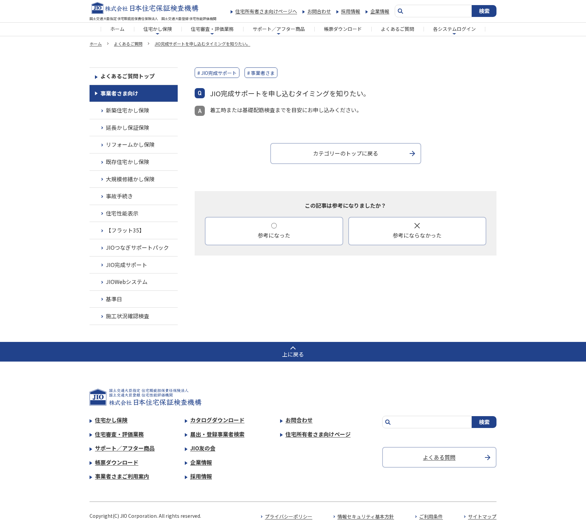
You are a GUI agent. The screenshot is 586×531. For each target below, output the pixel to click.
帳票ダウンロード (343, 28)
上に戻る (293, 354)
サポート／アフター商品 (279, 28)
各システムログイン (454, 28)
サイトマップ (482, 516)
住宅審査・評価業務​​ (212, 28)
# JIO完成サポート (217, 72)
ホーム (117, 28)
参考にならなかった (417, 235)
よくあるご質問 (397, 28)
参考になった (274, 235)
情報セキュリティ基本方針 (365, 516)
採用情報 (350, 11)
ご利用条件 (431, 516)
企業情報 (379, 11)
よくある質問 (439, 457)
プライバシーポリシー (288, 516)
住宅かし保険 (157, 28)
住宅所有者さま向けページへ (266, 11)
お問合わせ (319, 11)
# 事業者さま (261, 72)
